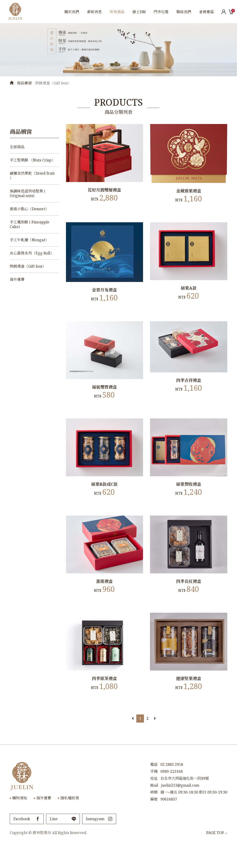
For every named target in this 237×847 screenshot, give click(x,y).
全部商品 (17, 146)
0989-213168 (171, 771)
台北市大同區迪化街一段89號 (184, 778)
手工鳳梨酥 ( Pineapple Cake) (29, 224)
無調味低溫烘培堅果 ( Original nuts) (27, 193)
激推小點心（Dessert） (29, 208)
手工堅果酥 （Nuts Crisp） (32, 160)
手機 (154, 771)
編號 (154, 799)
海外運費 (17, 279)
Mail (154, 785)
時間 (154, 792)
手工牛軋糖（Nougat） (29, 239)
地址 (154, 778)
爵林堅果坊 (15, 11)
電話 (154, 764)
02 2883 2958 (171, 764)
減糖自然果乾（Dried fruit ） (32, 175)
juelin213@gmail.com (180, 785)
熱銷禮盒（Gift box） (28, 266)
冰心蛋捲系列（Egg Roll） (32, 253)
